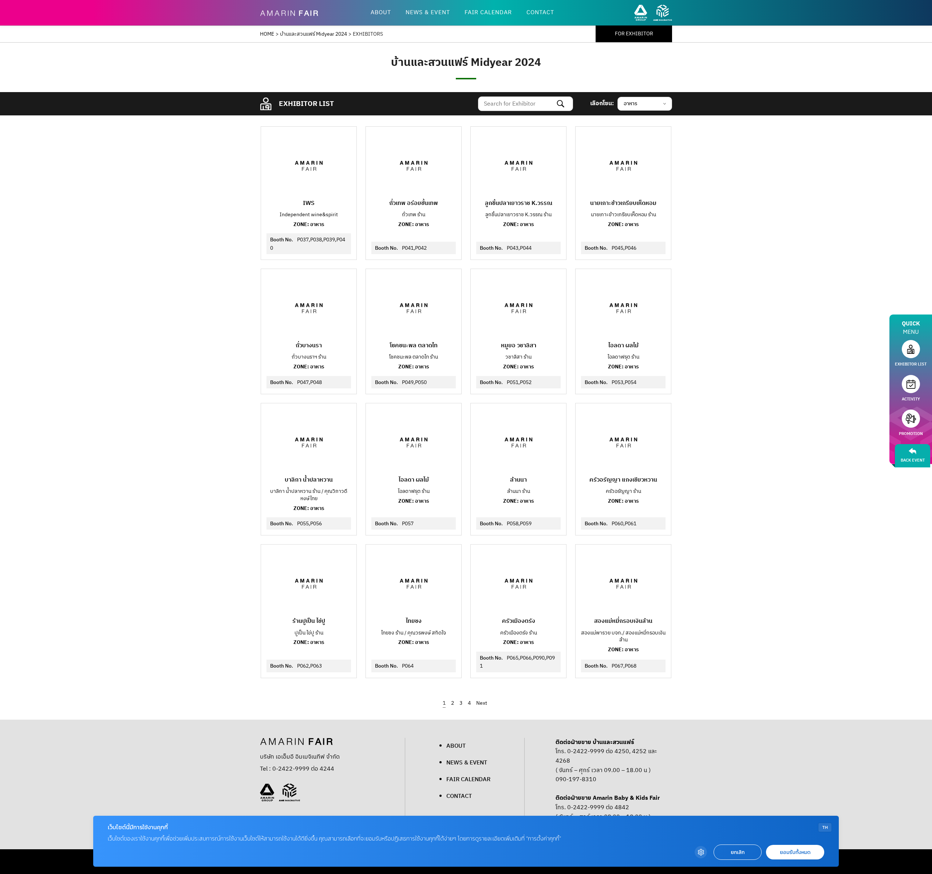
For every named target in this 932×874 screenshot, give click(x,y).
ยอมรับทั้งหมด (795, 852)
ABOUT (381, 12)
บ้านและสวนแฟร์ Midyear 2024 (313, 34)
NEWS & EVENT (428, 12)
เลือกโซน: (602, 103)
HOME (267, 34)
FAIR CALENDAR (488, 12)
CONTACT (540, 12)
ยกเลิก (738, 852)
